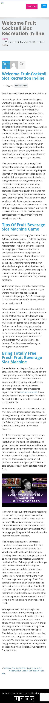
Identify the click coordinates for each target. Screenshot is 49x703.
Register (31, 6)
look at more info (28, 392)
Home (5, 38)
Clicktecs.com (41, 693)
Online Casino (21, 85)
